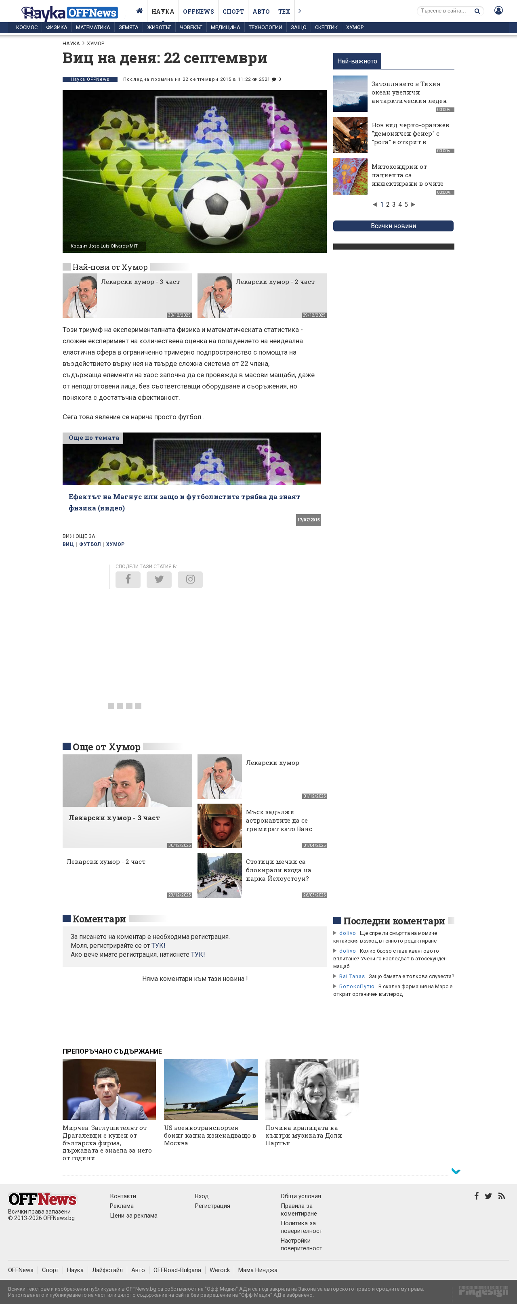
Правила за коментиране (299, 1209)
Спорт (233, 11)
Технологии (265, 27)
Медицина (225, 27)
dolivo (347, 933)
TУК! (158, 945)
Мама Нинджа (257, 1270)
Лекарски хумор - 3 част (140, 281)
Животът (159, 27)
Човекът (191, 27)
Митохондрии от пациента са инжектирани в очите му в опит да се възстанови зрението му (407, 187)
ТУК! (198, 954)
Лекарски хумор (272, 762)
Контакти (123, 1196)
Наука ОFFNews (90, 79)
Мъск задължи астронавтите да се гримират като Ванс (279, 820)
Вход (202, 1196)
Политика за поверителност (301, 1227)
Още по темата (94, 437)
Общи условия (301, 1196)
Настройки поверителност (301, 1244)
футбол (90, 544)
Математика (93, 27)
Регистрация (212, 1206)
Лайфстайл (107, 1270)
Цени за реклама (134, 1215)
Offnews (198, 11)
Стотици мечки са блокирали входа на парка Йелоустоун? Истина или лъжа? (278, 874)
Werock (220, 1270)
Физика (56, 27)
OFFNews (21, 1270)
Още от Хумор (106, 747)
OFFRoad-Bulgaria (177, 1270)
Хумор (355, 27)
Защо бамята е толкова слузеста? (411, 976)
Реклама (122, 1206)
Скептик (326, 27)
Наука (162, 11)
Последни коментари (394, 921)
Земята (129, 27)
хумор (115, 544)
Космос (27, 27)
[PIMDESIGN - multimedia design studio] (480, 1294)
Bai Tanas (352, 976)
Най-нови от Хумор (110, 267)
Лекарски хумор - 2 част (275, 281)
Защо (299, 27)
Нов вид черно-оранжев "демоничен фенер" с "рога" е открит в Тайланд (410, 137)
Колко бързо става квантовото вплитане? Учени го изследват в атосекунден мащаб (390, 958)
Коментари (99, 919)
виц (68, 544)
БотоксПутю (357, 986)
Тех (284, 11)
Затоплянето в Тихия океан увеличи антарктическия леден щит (409, 96)
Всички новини (393, 226)
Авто (261, 11)
